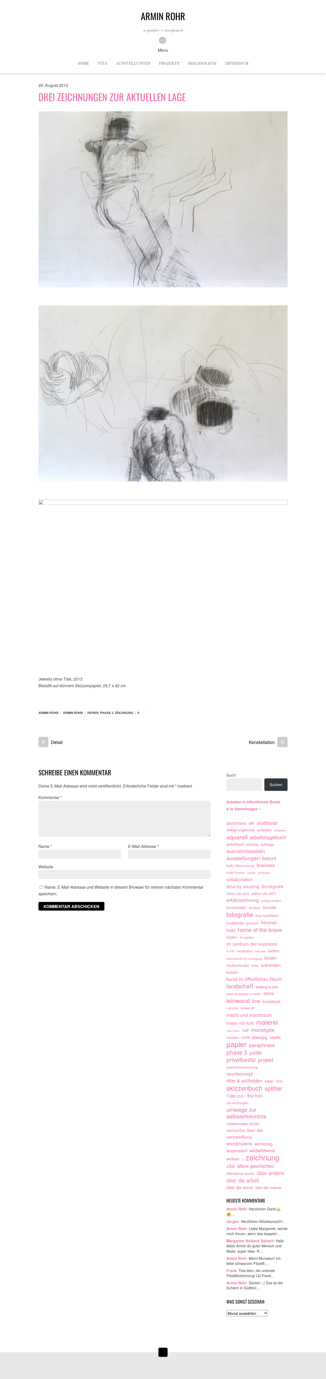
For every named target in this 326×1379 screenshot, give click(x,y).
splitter (273, 1088)
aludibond (267, 823)
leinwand (238, 1000)
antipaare (280, 830)
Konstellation (266, 742)
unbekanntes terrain (242, 1123)
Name (45, 846)
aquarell (237, 837)
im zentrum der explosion (252, 944)
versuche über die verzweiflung (244, 1133)
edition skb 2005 (237, 893)
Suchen (276, 784)
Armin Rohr (48, 712)
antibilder (264, 829)
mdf (245, 1030)
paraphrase (262, 1045)
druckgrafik (272, 886)
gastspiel (252, 923)
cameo (251, 873)
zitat (230, 1166)
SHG (279, 1081)
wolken (232, 1159)
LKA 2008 (232, 1008)
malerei (267, 1022)
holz (231, 930)
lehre (269, 993)
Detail (52, 742)
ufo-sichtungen (237, 1102)
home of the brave (260, 929)
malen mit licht (240, 1023)
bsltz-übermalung (240, 865)
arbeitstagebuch (268, 837)
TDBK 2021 (235, 1096)
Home (83, 64)
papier (93, 712)
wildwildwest (262, 1150)
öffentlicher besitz (240, 1173)
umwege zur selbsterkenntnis (246, 1112)
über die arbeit (242, 1180)
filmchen (255, 907)
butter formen (235, 872)
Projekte (169, 64)
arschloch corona (242, 844)
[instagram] (162, 40)
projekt (265, 1060)
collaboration (239, 879)
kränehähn (271, 965)
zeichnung (124, 712)
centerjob (263, 873)
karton (273, 951)
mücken (232, 1037)
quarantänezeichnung (242, 1067)
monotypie (263, 1029)
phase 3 (106, 712)
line (256, 1001)
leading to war (266, 986)
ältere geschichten (255, 1165)
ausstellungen (243, 858)
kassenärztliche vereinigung (244, 958)
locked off (247, 1008)
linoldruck (271, 1001)
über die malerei (268, 1187)
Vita (102, 64)
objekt (275, 1037)
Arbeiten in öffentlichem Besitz (253, 801)
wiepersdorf (236, 1150)
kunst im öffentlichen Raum (254, 979)
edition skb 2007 (264, 893)
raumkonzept (239, 1074)
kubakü (232, 972)
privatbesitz (241, 1059)
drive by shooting (242, 886)
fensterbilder (236, 907)
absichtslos (236, 823)
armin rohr (73, 712)
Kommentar (50, 797)
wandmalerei (239, 1143)
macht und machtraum (249, 1015)
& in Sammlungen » (243, 808)
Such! (231, 775)
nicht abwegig (254, 1037)
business (266, 865)
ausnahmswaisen (245, 851)
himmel (269, 922)
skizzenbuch (244, 1088)
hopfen (232, 937)
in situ (230, 951)
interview (260, 951)
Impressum (236, 64)
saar (269, 1080)
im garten (247, 937)
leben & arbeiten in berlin (243, 994)
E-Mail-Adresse (143, 846)
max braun (233, 1031)
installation (245, 951)
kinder (270, 958)
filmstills (269, 907)
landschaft (239, 986)
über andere (270, 1173)
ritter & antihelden (244, 1080)
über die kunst (239, 1187)
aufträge (267, 844)
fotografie (239, 914)
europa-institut (271, 900)
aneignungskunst (240, 829)
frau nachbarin (267, 915)
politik (256, 1052)
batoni (269, 858)
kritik (255, 965)
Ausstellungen (133, 64)
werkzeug (264, 1144)
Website (45, 867)
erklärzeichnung (242, 900)
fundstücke (235, 922)
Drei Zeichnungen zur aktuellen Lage (112, 97)
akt (251, 823)
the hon (255, 1095)
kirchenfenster (237, 965)
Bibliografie (202, 64)
